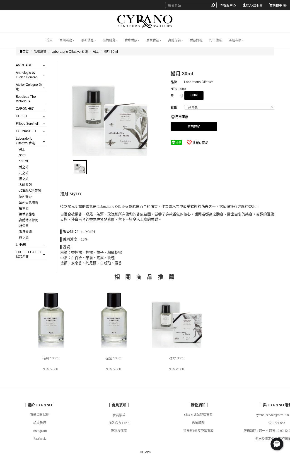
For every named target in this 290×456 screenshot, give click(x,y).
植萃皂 (24, 208)
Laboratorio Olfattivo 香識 (69, 51)
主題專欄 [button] (235, 40)
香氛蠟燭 (25, 231)
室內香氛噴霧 (28, 202)
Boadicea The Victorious (26, 98)
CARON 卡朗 (25, 108)
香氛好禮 (196, 40)
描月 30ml (111, 51)
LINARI (21, 244)
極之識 (24, 237)
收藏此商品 (200, 142)
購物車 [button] (279, 5)
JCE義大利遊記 (30, 190)
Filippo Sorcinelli (27, 123)
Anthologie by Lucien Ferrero (26, 74)
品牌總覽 (40, 51)
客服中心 (229, 5)
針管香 (24, 225)
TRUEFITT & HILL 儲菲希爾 (29, 254)
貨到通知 (194, 126)
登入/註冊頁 (254, 5)
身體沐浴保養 (28, 219)
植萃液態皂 (27, 214)
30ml (22, 155)
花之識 (24, 172)
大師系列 (25, 184)
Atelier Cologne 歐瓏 (29, 86)
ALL (96, 51)
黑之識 (24, 178)
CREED (21, 116)
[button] (67, 40)
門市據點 (215, 40)
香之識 (24, 167)
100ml (23, 161)
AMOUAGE (24, 65)
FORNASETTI (26, 131)
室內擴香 (25, 196)
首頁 (49, 40)
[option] (112, 111)
